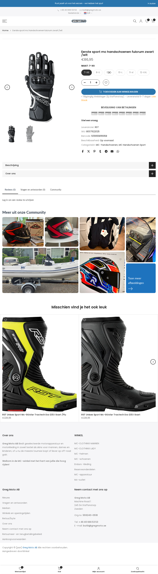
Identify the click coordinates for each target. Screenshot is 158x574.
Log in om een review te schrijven (18, 200)
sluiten (7, 3)
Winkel (25, 551)
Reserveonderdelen (84, 469)
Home (5, 30)
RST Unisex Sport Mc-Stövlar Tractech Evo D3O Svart (110, 414)
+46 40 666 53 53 (68, 10)
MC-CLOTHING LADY (85, 448)
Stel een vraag (89, 120)
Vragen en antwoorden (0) (33, 190)
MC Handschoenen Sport (132, 144)
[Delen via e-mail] (112, 151)
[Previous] (7, 87)
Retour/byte (8, 518)
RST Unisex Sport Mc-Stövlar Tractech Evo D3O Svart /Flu (34, 414)
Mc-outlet (79, 479)
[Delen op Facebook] (82, 151)
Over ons (7, 523)
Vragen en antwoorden (14, 502)
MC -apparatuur (83, 474)
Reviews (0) (10, 190)
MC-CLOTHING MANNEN (86, 443)
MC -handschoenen (107, 144)
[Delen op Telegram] (106, 151)
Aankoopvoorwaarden (14, 539)
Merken (6, 508)
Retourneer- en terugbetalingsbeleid (22, 534)
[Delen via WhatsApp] (117, 151)
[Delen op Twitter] (88, 151)
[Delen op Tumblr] (100, 151)
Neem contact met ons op (16, 529)
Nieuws (6, 497)
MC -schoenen (82, 459)
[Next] (71, 87)
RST (97, 127)
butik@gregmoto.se (91, 10)
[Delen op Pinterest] (94, 151)
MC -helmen (81, 453)
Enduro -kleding (82, 464)
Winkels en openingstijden (16, 513)
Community (55, 190)
